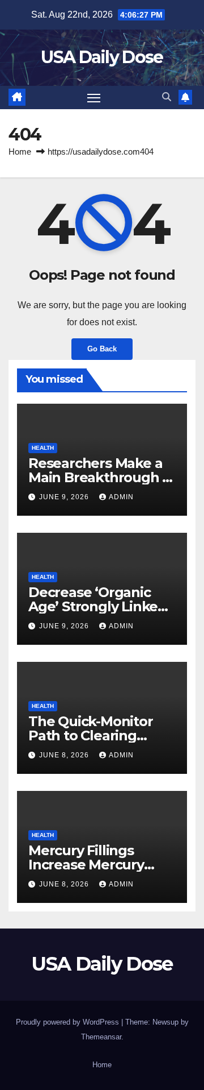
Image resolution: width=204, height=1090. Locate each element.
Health (43, 448)
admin (121, 497)
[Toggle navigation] (94, 98)
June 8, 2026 (65, 755)
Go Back (102, 349)
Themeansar (101, 1037)
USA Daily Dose (102, 57)
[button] (166, 97)
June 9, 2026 (65, 497)
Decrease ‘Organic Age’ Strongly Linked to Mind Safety (97, 606)
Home (19, 151)
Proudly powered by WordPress (68, 1022)
